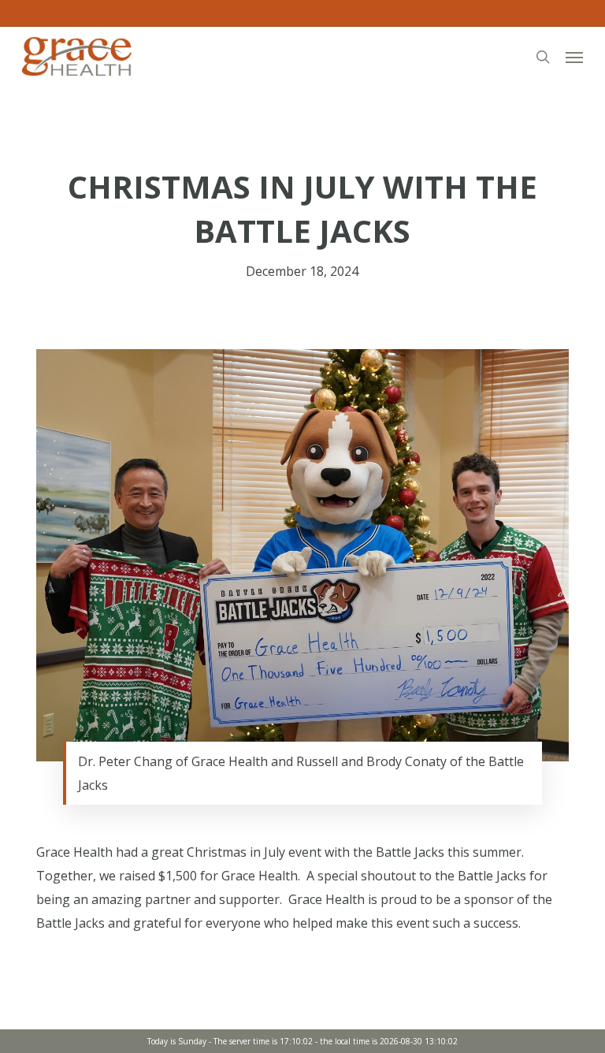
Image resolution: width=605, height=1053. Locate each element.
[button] (574, 57)
